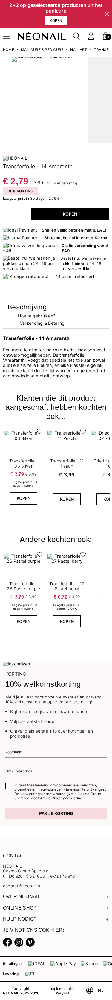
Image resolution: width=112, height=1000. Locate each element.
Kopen (70, 214)
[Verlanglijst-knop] (38, 432)
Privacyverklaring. (67, 798)
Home (8, 50)
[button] (105, 36)
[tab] (27, 308)
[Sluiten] (107, 14)
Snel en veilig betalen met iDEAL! (74, 230)
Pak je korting (56, 813)
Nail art (78, 50)
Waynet (62, 993)
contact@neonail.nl (22, 885)
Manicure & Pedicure (42, 50)
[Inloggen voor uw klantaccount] (91, 36)
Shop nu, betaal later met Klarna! (76, 237)
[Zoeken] (76, 36)
